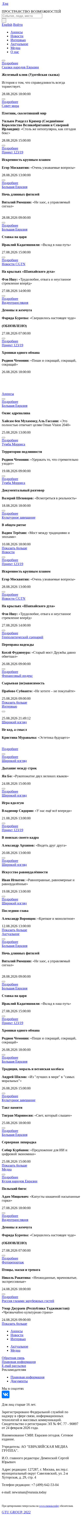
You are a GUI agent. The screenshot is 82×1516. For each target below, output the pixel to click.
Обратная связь (13, 1358)
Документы (19, 1381)
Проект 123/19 (12, 152)
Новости (16, 36)
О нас (14, 52)
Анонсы (16, 32)
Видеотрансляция (15, 302)
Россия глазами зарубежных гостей (28, 1301)
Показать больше (14, 548)
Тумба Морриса (13, 444)
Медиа (15, 48)
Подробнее (10, 63)
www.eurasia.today (49, 1505)
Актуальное (19, 44)
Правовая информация (19, 1362)
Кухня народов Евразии (19, 1181)
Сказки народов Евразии (20, 67)
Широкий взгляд (14, 722)
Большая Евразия (14, 187)
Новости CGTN (13, 264)
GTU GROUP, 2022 (16, 1512)
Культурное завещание (18, 517)
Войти (18, 25)
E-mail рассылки (14, 1366)
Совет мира (10, 106)
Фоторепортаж (13, 1262)
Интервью (18, 40)
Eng (5, 3)
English (7, 25)
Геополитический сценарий (22, 637)
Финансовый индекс (17, 676)
